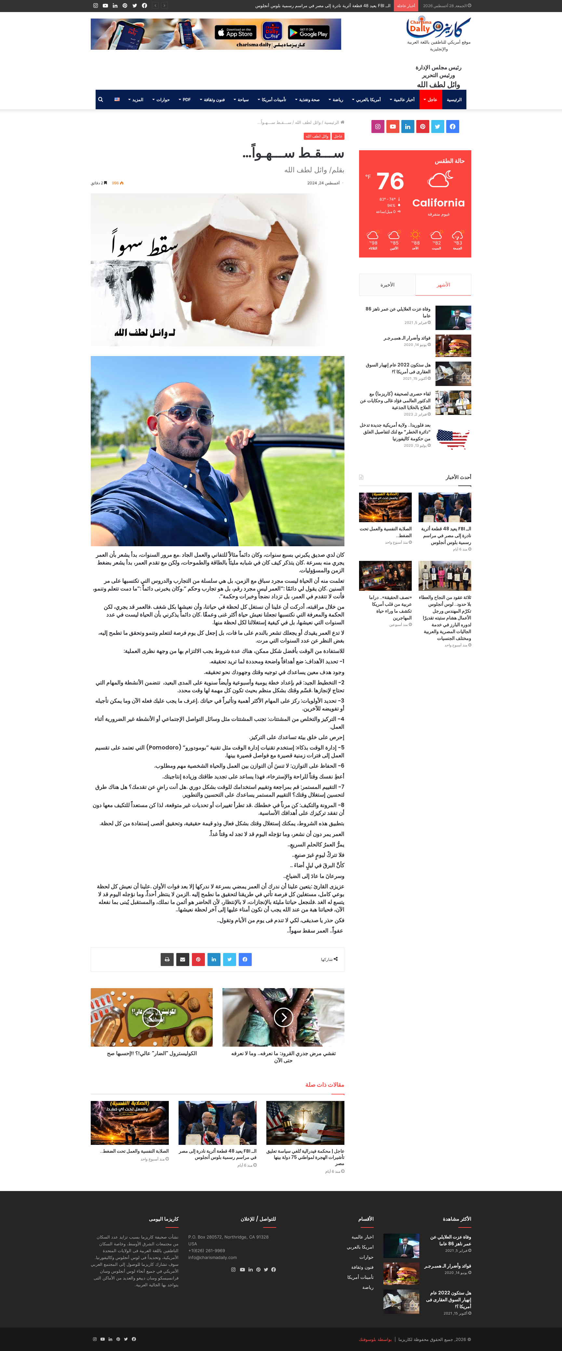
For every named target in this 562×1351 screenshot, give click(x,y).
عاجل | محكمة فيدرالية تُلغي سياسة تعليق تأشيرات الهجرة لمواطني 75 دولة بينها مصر (305, 1157)
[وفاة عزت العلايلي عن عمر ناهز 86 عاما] (453, 318)
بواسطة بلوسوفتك (375, 1339)
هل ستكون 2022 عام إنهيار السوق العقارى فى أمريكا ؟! (398, 368)
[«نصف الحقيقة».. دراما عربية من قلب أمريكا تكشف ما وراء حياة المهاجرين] (385, 575)
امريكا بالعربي (360, 1247)
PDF (187, 99)
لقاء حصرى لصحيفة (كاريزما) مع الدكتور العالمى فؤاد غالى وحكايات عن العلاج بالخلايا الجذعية (395, 401)
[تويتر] (229, 959)
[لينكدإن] (214, 959)
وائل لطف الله (308, 122)
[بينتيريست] (198, 959)
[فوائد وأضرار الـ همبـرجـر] (453, 346)
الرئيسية (454, 99)
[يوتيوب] (241, 1270)
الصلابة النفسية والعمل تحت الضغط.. (357, 5)
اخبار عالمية (363, 1236)
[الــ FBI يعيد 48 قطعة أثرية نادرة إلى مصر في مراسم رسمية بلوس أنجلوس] (218, 1123)
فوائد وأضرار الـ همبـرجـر (407, 338)
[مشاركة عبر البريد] (182, 959)
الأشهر (443, 285)
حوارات (163, 99)
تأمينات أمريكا (274, 99)
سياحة (243, 99)
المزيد (137, 99)
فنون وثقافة (214, 99)
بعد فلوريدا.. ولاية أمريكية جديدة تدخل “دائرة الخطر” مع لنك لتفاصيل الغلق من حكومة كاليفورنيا (395, 432)
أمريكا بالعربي (368, 99)
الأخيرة (388, 285)
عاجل (432, 99)
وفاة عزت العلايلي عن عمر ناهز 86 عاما (450, 1240)
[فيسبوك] (245, 959)
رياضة (338, 99)
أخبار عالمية (404, 99)
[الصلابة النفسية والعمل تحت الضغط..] (130, 1123)
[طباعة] (167, 959)
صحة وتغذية (309, 99)
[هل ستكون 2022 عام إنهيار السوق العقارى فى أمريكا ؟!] (453, 374)
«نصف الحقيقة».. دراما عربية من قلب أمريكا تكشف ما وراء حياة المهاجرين (390, 607)
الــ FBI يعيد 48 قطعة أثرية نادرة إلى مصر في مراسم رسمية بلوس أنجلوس (218, 1154)
